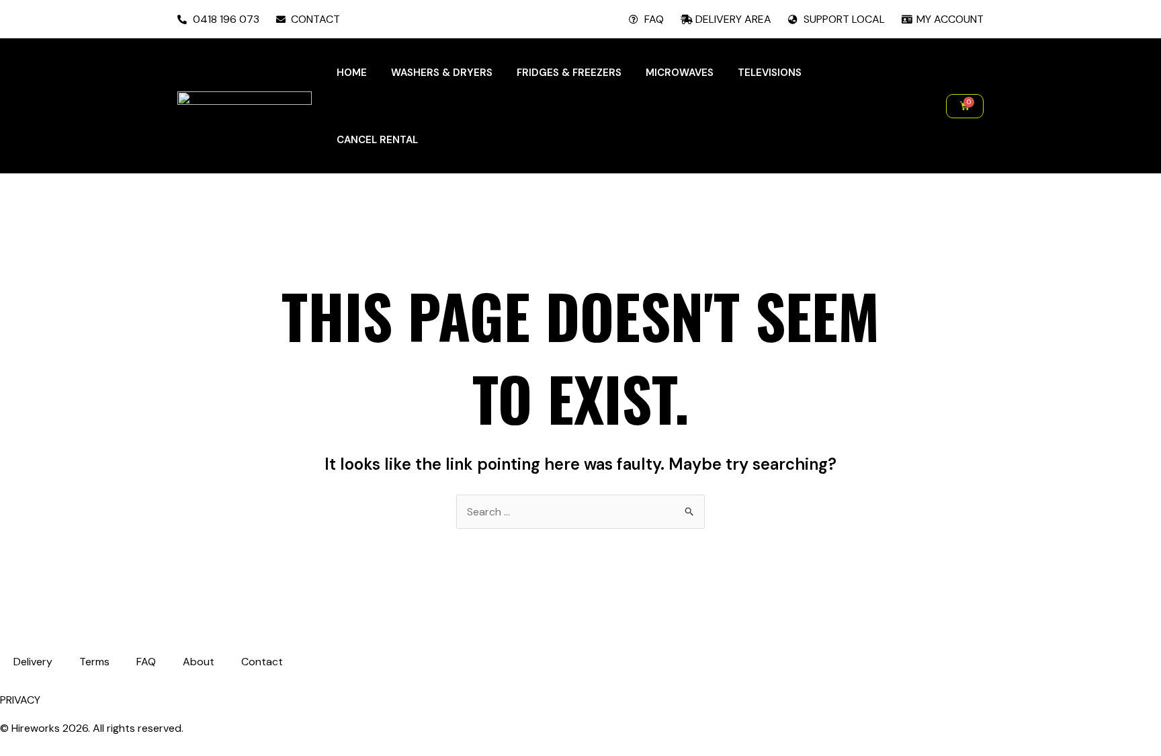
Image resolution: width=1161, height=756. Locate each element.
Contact (262, 662)
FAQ (146, 662)
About (198, 662)
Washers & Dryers (441, 72)
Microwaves (680, 72)
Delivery (32, 662)
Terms (94, 662)
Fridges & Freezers (569, 72)
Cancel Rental (377, 139)
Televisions (770, 72)
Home (352, 72)
